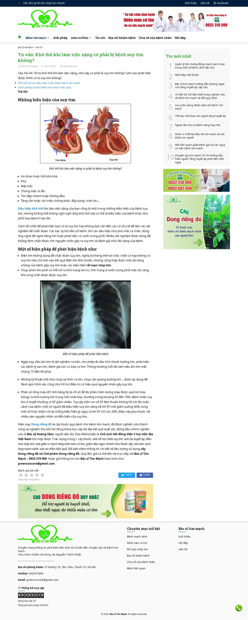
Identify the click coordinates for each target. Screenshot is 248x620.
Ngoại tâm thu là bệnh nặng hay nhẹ (197, 125)
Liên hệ (204, 3)
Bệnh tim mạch (36, 38)
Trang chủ (20, 36)
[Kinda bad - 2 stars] (26, 475)
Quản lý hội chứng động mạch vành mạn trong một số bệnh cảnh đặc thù (200, 66)
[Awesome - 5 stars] (42, 475)
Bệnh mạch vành (137, 536)
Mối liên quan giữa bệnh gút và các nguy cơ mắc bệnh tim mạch (200, 146)
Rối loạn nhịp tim (137, 549)
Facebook (222, 3)
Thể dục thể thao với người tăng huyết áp (200, 116)
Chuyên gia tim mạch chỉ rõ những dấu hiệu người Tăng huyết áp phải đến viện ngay (199, 159)
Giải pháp (60, 38)
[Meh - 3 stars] (31, 475)
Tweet (128, 474)
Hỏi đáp (180, 38)
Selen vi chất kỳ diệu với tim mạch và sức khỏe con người (200, 136)
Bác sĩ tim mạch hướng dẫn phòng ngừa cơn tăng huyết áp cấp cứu (199, 85)
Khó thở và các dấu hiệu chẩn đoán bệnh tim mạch (49, 83)
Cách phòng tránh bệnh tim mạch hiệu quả (44, 87)
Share (146, 474)
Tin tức (100, 38)
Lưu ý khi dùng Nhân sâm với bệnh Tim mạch (199, 107)
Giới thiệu (191, 3)
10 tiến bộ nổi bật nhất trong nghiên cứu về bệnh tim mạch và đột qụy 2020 (200, 96)
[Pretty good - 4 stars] (37, 475)
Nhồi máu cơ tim (137, 543)
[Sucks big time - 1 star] (20, 475)
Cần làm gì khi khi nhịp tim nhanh (44, 3)
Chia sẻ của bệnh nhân (155, 38)
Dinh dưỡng (79, 38)
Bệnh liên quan (136, 568)
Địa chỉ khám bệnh (122, 38)
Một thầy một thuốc (187, 75)
